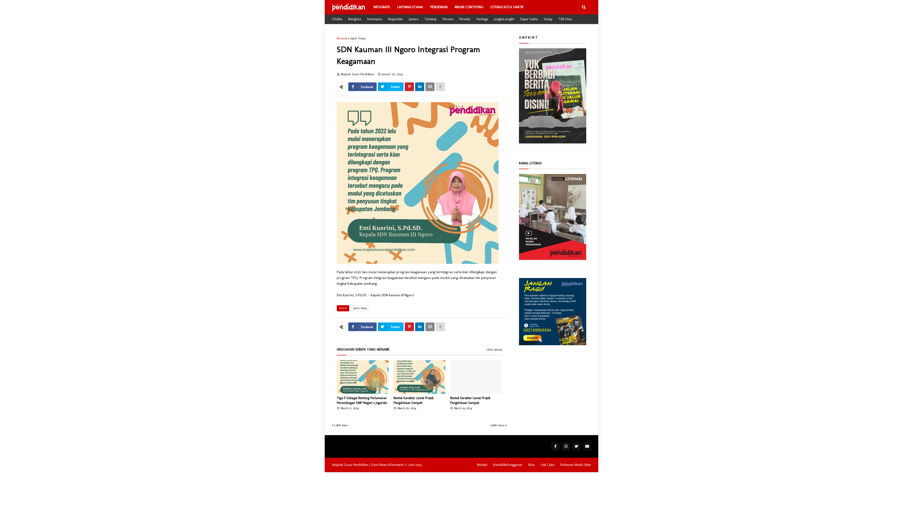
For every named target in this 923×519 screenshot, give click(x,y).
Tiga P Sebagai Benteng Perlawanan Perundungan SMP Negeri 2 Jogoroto (362, 400)
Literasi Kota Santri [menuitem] (507, 7)
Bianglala (354, 19)
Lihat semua (494, 349)
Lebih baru (341, 425)
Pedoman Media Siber (575, 465)
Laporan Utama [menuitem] (410, 7)
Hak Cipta (547, 465)
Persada (464, 19)
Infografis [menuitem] (382, 7)
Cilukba (337, 19)
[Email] (430, 86)
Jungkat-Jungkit (504, 19)
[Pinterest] (409, 86)
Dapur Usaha (529, 19)
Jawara (413, 19)
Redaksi (482, 465)
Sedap (548, 19)
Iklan (531, 465)
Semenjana (374, 19)
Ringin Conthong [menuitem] (469, 7)
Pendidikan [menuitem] (439, 7)
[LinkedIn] (419, 86)
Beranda (342, 38)
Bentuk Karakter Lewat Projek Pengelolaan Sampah (413, 400)
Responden (395, 19)
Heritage (482, 19)
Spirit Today (358, 38)
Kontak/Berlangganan (507, 465)
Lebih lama (497, 425)
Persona (448, 19)
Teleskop (430, 19)
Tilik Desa (565, 19)
